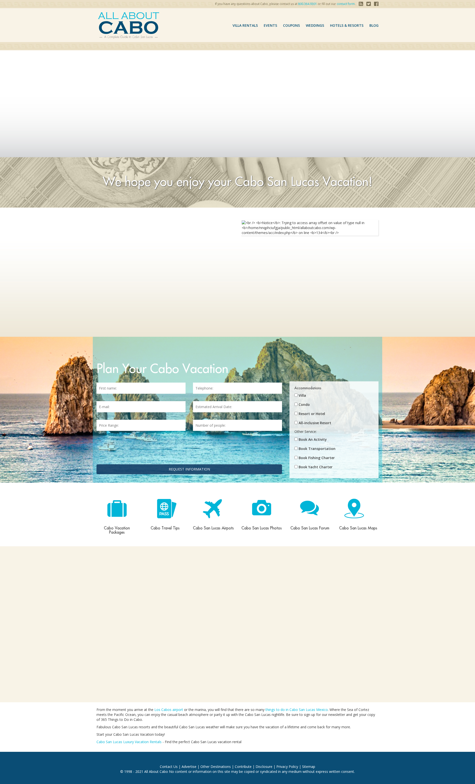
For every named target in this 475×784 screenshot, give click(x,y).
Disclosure (264, 766)
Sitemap (308, 766)
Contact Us (169, 766)
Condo (304, 404)
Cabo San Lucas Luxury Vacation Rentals (129, 741)
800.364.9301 (307, 4)
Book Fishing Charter (317, 457)
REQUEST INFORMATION (189, 469)
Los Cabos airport (168, 709)
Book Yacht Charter (315, 467)
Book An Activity (313, 439)
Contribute (243, 766)
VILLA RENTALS (245, 25)
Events (270, 25)
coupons (291, 25)
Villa (302, 395)
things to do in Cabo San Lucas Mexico (296, 709)
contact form (346, 4)
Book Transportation (317, 448)
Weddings (315, 25)
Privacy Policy (287, 766)
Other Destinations (215, 766)
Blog (374, 25)
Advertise (189, 766)
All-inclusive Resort (315, 422)
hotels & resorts (346, 25)
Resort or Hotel (312, 413)
